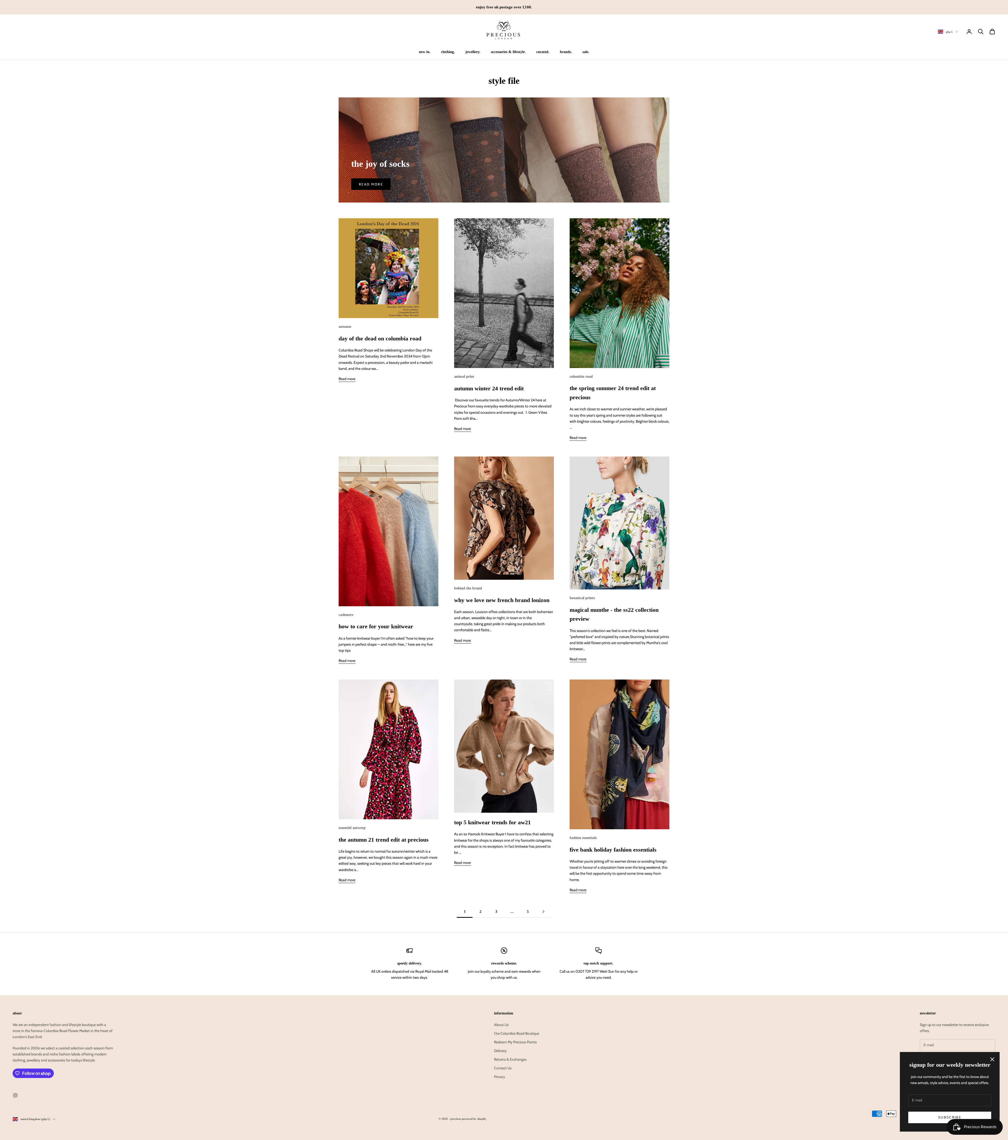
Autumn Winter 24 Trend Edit (489, 388)
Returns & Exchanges (510, 1059)
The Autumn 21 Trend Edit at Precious (384, 840)
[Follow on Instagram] (15, 1095)
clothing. (448, 52)
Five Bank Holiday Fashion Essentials (613, 850)
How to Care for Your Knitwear (376, 626)
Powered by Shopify (474, 1118)
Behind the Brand (468, 588)
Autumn (345, 326)
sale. (585, 52)
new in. (424, 52)
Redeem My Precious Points (515, 1042)
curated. (542, 52)
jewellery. (472, 52)
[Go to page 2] (543, 912)
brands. (566, 52)
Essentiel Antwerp (352, 828)
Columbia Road (581, 376)
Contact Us (503, 1068)
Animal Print (464, 376)
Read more (371, 184)
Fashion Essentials (583, 838)
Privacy (499, 1076)
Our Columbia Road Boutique (516, 1033)
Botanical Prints (582, 598)
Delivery (500, 1050)
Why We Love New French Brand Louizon (501, 600)
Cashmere (346, 615)
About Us (501, 1024)
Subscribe (949, 1117)
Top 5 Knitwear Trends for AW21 (492, 822)
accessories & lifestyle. (508, 52)
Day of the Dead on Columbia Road (380, 338)
